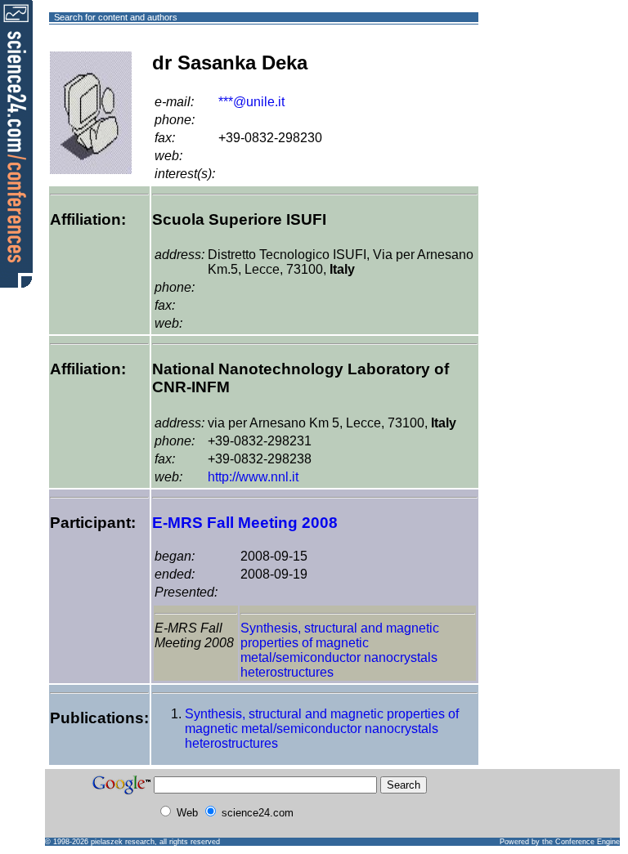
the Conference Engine (581, 842)
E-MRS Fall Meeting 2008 (245, 522)
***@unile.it (251, 102)
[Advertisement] (538, 76)
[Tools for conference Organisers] (16, 143)
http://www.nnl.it (253, 477)
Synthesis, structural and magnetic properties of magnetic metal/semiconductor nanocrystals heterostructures (339, 650)
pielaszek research (123, 842)
